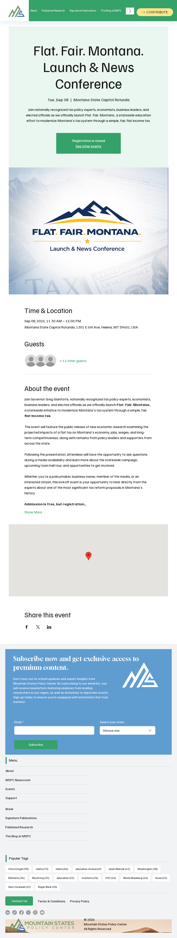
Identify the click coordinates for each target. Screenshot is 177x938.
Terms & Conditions (51, 901)
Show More (33, 512)
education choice (90, 869)
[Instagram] (35, 912)
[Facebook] (21, 912)
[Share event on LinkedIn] (49, 627)
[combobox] (127, 730)
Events (10, 789)
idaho (43, 869)
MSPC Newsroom (18, 780)
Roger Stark (49, 887)
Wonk (9, 809)
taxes (162, 878)
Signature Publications (21, 818)
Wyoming (42, 878)
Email (19, 722)
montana (91, 878)
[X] (28, 912)
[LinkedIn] (7, 912)
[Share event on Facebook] (26, 627)
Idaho (63, 869)
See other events (88, 146)
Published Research (19, 827)
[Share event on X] (38, 627)
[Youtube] (42, 912)
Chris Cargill (19, 869)
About (10, 771)
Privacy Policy (79, 901)
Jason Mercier (121, 869)
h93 (112, 878)
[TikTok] (14, 912)
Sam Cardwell (20, 887)
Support (11, 798)
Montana (17, 878)
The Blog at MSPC (18, 836)
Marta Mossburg (137, 878)
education (67, 878)
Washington (149, 869)
